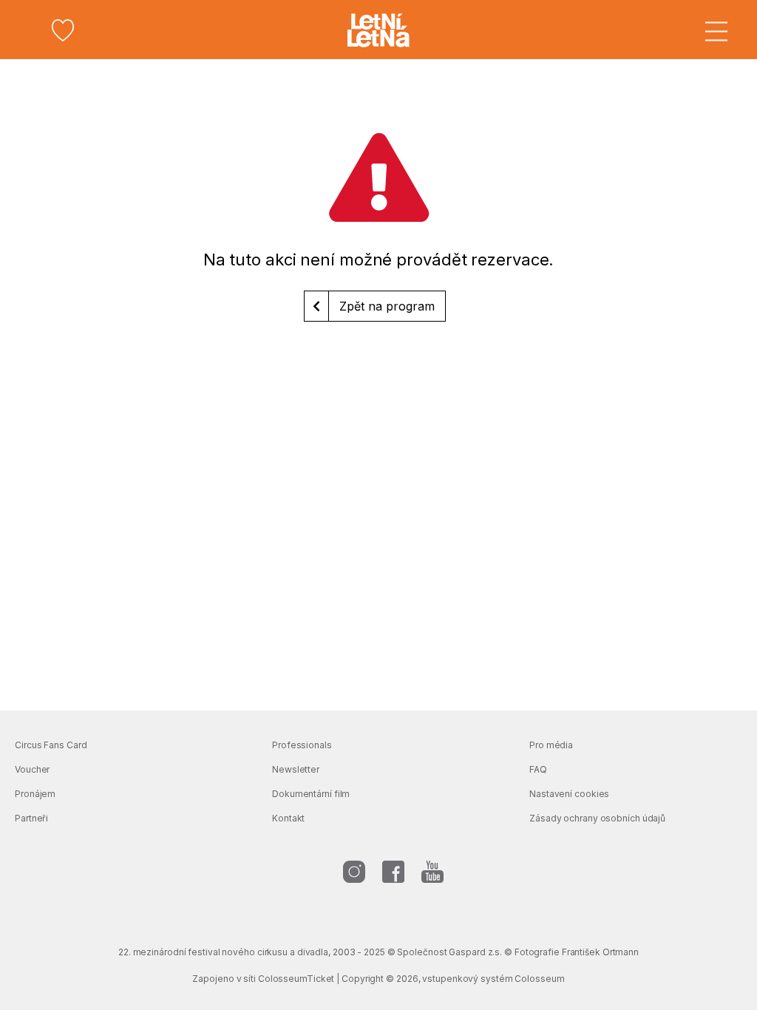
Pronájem (35, 793)
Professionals (302, 744)
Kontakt (288, 818)
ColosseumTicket (296, 978)
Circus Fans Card (50, 744)
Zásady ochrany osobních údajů (597, 818)
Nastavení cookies (569, 793)
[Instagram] (354, 872)
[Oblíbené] (63, 30)
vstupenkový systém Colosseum (493, 978)
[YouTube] (432, 872)
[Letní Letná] (378, 30)
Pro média (551, 744)
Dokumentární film (311, 793)
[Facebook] (393, 872)
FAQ (538, 769)
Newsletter (295, 769)
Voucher (32, 769)
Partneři (31, 818)
